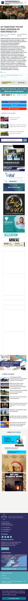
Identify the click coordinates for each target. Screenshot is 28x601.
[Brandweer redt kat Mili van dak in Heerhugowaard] (4, 412)
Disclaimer (4, 575)
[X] (5, 537)
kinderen (4, 72)
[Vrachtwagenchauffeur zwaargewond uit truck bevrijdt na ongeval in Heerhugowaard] (4, 379)
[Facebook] (2, 537)
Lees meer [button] (13, 594)
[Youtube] (8, 537)
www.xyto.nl (6, 531)
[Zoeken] (25, 140)
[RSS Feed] (11, 537)
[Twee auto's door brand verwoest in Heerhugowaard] (4, 399)
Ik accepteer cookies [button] (14, 598)
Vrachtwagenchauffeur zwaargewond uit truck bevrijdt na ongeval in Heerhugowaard (18, 378)
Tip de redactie (15, 108)
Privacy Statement (5, 578)
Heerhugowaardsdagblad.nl (12, 1)
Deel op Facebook (15, 102)
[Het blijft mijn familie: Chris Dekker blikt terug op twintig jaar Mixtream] (4, 418)
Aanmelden (5, 548)
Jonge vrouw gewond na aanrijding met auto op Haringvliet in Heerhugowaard (18, 392)
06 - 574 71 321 (20, 95)
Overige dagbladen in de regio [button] (9, 568)
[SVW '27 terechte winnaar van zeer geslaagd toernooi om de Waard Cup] (4, 405)
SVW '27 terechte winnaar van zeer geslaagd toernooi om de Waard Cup (18, 405)
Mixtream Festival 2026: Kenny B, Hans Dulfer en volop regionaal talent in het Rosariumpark (18, 424)
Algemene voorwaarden (7, 573)
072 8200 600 (6, 527)
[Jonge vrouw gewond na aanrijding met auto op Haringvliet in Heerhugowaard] (4, 392)
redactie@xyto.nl (7, 529)
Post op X (14, 105)
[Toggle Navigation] (25, 3)
